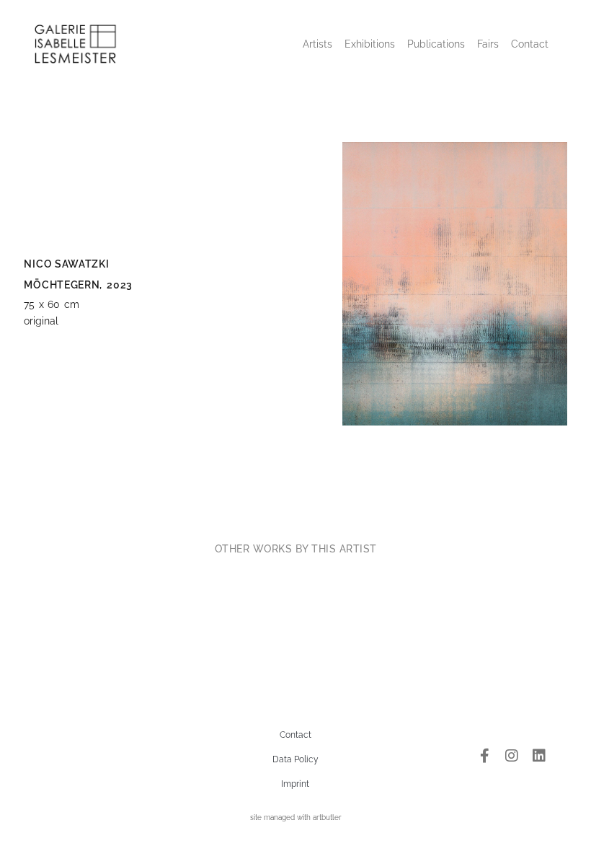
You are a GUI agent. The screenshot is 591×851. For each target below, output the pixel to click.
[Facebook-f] (484, 756)
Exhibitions (370, 44)
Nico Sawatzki (66, 264)
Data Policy (295, 759)
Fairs (488, 44)
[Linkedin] (539, 756)
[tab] (296, 549)
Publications (436, 44)
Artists (317, 44)
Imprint (295, 784)
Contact (529, 44)
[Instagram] (512, 756)
